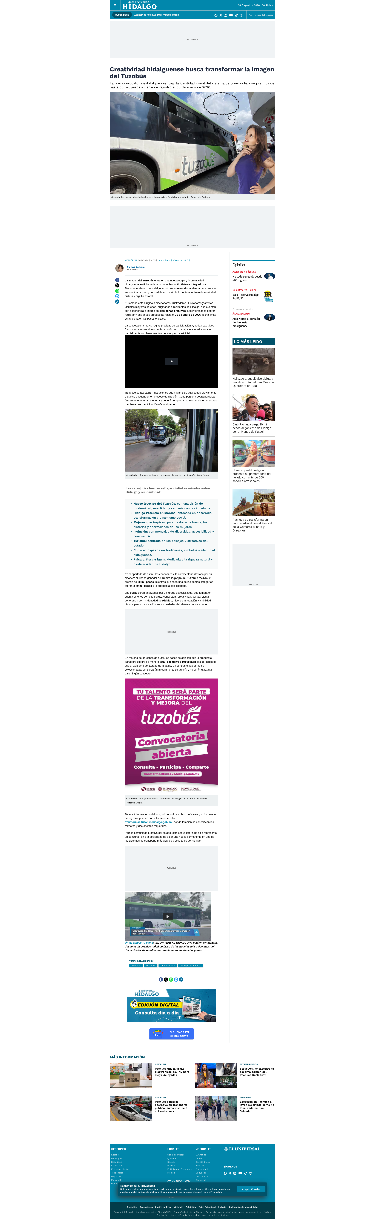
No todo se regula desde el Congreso (247, 278)
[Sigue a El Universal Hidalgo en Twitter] (221, 16)
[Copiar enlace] (117, 301)
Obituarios (201, 1173)
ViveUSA (200, 1165)
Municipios (117, 1158)
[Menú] (115, 5)
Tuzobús (150, 965)
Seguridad (116, 1162)
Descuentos (202, 1176)
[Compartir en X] (117, 285)
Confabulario (202, 1169)
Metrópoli (131, 260)
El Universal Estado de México (179, 1171)
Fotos (175, 15)
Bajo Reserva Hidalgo (245, 289)
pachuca (136, 965)
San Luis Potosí (175, 1155)
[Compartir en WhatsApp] (117, 291)
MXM (159, 15)
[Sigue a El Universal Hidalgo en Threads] (242, 16)
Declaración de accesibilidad (243, 1207)
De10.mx (200, 1158)
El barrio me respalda (243, 309)
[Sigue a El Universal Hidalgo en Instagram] (226, 16)
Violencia (178, 1207)
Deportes (116, 1176)
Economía (116, 1165)
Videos (167, 15)
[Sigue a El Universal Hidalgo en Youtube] (232, 16)
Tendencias (117, 1173)
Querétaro (172, 1158)
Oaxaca (171, 1162)
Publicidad (191, 1207)
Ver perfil (132, 269)
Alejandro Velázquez (244, 271)
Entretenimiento (120, 1169)
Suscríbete (122, 15)
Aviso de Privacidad (211, 1192)
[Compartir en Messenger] (117, 296)
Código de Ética (163, 1207)
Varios (170, 1197)
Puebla (171, 1165)
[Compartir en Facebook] (117, 280)
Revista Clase (203, 1162)
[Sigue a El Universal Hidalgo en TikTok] (237, 16)
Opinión (239, 264)
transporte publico (190, 965)
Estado (115, 1155)
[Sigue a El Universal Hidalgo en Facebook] (216, 16)
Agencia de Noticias (145, 15)
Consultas (201, 1180)
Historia (222, 1207)
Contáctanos (146, 1207)
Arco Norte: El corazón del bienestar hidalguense (246, 322)
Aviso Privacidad (207, 1207)
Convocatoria (168, 965)
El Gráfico (201, 1155)
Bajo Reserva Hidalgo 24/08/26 (246, 296)
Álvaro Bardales (241, 314)
